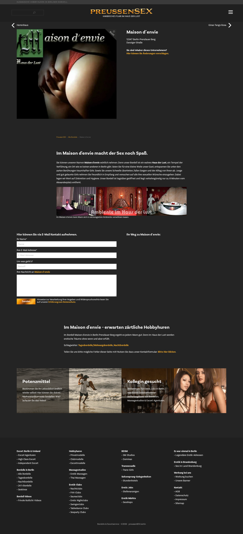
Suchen (34, 12)
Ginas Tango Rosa (217, 25)
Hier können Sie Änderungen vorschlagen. (147, 53)
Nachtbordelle (121, 345)
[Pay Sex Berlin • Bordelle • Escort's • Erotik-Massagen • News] (121, 11)
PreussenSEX (61, 137)
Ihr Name (22, 239)
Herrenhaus (22, 25)
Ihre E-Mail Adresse (27, 250)
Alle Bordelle (72, 137)
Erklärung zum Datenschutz (61, 302)
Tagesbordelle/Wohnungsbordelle (95, 345)
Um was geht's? (25, 261)
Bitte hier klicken (167, 351)
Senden (26, 301)
